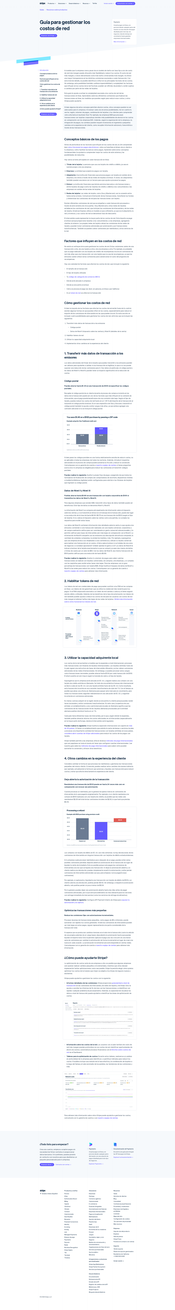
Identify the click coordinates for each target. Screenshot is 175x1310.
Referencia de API (94, 1279)
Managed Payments (70, 1234)
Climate (66, 1209)
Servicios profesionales (96, 1250)
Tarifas (94, 3)
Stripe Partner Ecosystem (97, 1267)
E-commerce (93, 1204)
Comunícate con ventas (125, 3)
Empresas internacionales (97, 1211)
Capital (66, 1204)
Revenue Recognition (71, 1247)
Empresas (92, 1193)
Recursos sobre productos (57, 10)
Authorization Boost (70, 1199)
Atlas (66, 1196)
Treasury (67, 1258)
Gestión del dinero (95, 1219)
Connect (67, 1211)
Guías (42, 10)
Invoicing (67, 1227)
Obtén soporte (118, 1249)
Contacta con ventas (63, 1164)
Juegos (91, 1234)
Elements (67, 1219)
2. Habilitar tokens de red (48, 95)
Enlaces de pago (69, 1237)
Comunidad (117, 1201)
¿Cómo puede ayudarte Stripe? (50, 109)
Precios (66, 1193)
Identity (66, 1224)
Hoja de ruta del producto (122, 1231)
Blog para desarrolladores (97, 1292)
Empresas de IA (94, 1227)
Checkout (67, 1206)
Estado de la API (94, 1282)
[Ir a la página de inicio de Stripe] (42, 1191)
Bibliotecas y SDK (94, 1287)
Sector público (93, 1252)
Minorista (92, 1255)
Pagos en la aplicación (96, 1214)
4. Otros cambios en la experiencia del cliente (47, 104)
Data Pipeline (68, 1217)
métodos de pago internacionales (119, 741)
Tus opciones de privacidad (122, 1221)
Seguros (91, 1240)
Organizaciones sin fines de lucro (99, 1247)
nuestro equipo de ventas (106, 465)
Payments (67, 1240)
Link (65, 1232)
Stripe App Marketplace (96, 1264)
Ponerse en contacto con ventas (124, 1241)
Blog (115, 1199)
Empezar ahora (46, 1164)
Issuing (66, 1229)
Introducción (44, 70)
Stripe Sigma (68, 1250)
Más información (119, 42)
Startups (92, 1196)
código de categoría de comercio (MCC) (84, 277)
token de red (76, 293)
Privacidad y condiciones (121, 1206)
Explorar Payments (95, 1164)
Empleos (116, 1234)
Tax (65, 1252)
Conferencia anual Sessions (122, 1204)
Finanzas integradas (95, 1206)
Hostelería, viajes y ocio (96, 1237)
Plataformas (93, 1222)
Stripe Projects (93, 1289)
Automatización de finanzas (98, 1209)
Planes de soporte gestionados (124, 1251)
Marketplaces (93, 1217)
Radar (66, 1245)
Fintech (91, 1232)
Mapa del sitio (118, 1216)
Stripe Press (117, 1239)
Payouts (67, 1242)
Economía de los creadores (97, 1229)
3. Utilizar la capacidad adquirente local (47, 99)
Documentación (94, 1277)
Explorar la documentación (123, 1157)
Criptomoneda (68, 1214)
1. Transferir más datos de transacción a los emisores (49, 90)
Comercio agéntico (95, 1199)
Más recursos (118, 1224)
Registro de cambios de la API (98, 1284)
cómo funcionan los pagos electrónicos (83, 147)
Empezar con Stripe (47, 35)
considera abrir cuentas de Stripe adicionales (82, 733)
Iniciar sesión (108, 3)
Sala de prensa (118, 1236)
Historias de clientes (120, 1196)
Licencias (116, 1214)
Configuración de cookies (122, 1219)
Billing (66, 1201)
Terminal (67, 1255)
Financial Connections (71, 1222)
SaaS (90, 1224)
